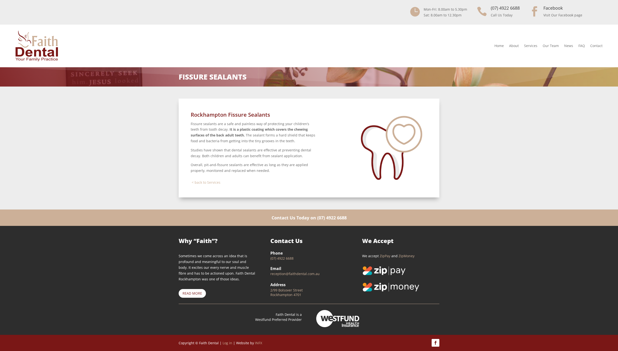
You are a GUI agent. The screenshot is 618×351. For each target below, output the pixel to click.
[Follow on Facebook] (435, 343)
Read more (192, 293)
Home (499, 45)
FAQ (581, 45)
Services (530, 45)
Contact (596, 45)
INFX (258, 343)
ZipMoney (406, 256)
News (568, 45)
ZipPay (385, 256)
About (514, 45)
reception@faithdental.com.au (295, 273)
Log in (227, 343)
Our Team (551, 45)
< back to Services (206, 182)
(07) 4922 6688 (332, 218)
